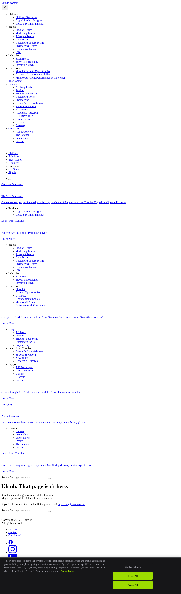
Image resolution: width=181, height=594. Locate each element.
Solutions (13, 156)
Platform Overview (26, 17)
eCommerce (22, 58)
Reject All (133, 576)
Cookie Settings (133, 567)
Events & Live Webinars (29, 103)
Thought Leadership (27, 93)
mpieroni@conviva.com (71, 504)
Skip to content (9, 2)
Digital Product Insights (29, 20)
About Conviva (24, 131)
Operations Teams (26, 49)
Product (20, 90)
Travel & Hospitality (27, 61)
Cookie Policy (67, 571)
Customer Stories (25, 96)
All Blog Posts (24, 87)
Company (13, 128)
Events (19, 440)
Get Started (14, 169)
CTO (18, 52)
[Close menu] (5, 7)
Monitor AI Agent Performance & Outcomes (40, 77)
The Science (22, 134)
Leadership (22, 138)
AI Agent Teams (25, 36)
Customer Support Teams (30, 42)
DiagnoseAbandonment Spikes (28, 297)
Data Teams (22, 39)
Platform (13, 153)
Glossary (20, 125)
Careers (20, 431)
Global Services (24, 118)
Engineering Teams (26, 45)
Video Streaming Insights (30, 23)
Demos (20, 122)
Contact (20, 141)
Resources (14, 83)
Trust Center (15, 80)
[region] (90, 575)
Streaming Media (25, 64)
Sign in (12, 172)
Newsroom (22, 109)
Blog (11, 329)
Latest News (23, 437)
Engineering (22, 99)
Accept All (133, 585)
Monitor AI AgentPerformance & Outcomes (30, 303)
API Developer (24, 115)
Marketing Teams (25, 33)
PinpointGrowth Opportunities (28, 291)
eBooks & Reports (26, 106)
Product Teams (24, 29)
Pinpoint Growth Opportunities (33, 71)
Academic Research (27, 112)
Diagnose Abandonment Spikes (33, 74)
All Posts (21, 332)
